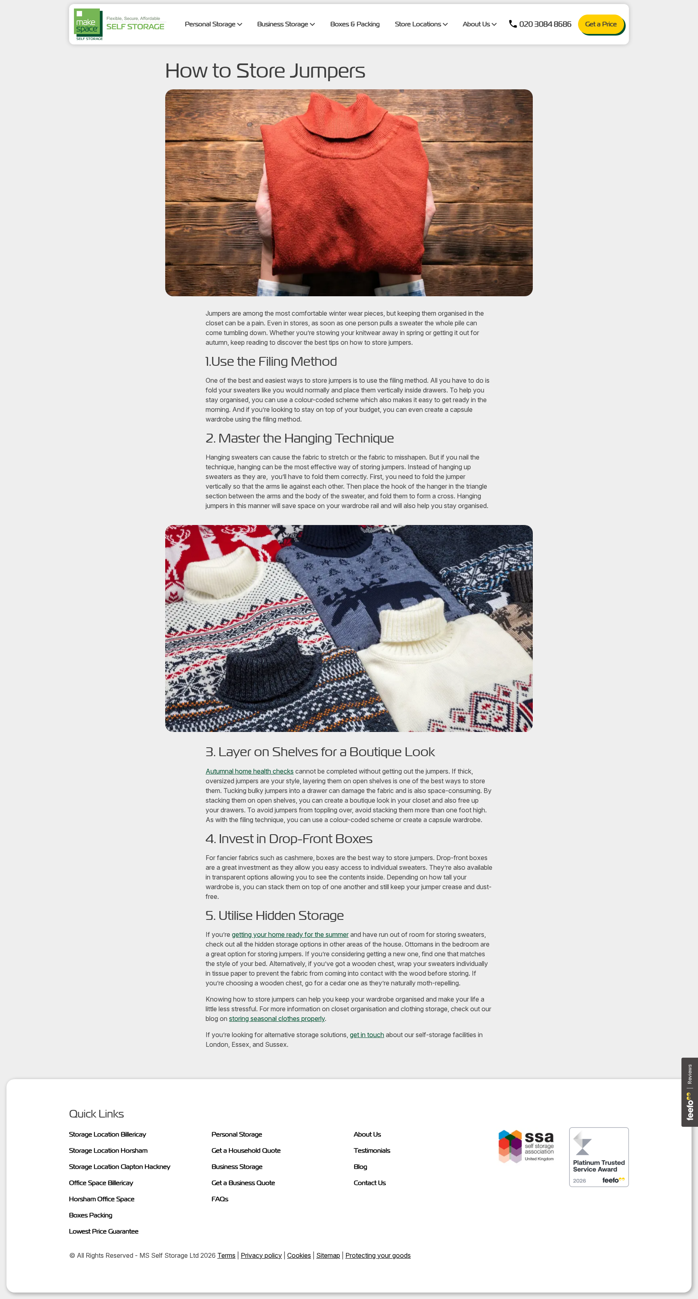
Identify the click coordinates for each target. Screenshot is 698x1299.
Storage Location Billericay (107, 1134)
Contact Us (370, 1183)
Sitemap (328, 1255)
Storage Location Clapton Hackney (119, 1166)
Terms (226, 1255)
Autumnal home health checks (250, 771)
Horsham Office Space (102, 1199)
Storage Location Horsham (108, 1150)
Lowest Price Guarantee (104, 1231)
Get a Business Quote (243, 1183)
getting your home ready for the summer (290, 934)
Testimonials (372, 1150)
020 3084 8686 (545, 24)
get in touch (367, 1035)
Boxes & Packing (355, 24)
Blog (360, 1166)
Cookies (299, 1255)
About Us (367, 1134)
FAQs (220, 1199)
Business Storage (237, 1166)
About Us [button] (477, 24)
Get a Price (601, 24)
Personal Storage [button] (211, 24)
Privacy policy (261, 1255)
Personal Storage (237, 1134)
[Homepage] (120, 24)
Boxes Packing (90, 1215)
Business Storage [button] (283, 24)
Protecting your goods (378, 1255)
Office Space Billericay (101, 1183)
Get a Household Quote (246, 1150)
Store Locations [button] (419, 24)
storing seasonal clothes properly (277, 1018)
